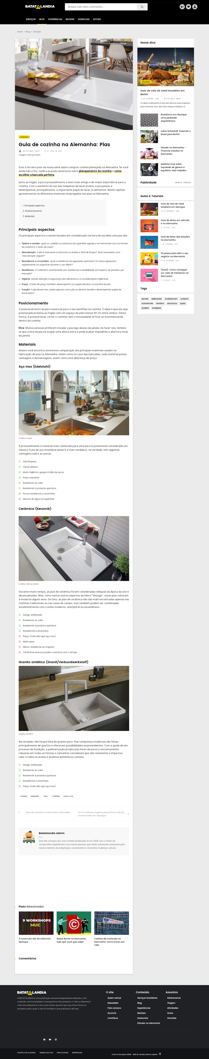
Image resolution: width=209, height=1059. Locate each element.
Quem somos (114, 998)
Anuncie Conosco (183, 182)
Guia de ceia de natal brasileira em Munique (173, 205)
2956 (24, 936)
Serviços (31, 19)
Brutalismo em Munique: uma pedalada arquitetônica (174, 118)
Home (20, 31)
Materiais (29, 216)
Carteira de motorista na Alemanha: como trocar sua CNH (109, 942)
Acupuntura (147, 303)
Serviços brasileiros (147, 998)
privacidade (62, 1052)
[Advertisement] (74, 880)
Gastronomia (174, 998)
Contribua (113, 1018)
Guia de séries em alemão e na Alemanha (175, 222)
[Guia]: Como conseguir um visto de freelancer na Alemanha (174, 273)
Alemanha (35, 796)
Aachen (145, 299)
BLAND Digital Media (148, 1054)
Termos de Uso (46, 1052)
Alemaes (145, 308)
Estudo (97, 19)
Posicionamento (33, 211)
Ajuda (182, 303)
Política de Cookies (26, 1052)
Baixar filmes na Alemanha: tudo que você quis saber (71, 940)
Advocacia (172, 303)
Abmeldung (156, 299)
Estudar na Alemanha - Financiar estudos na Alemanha (173, 151)
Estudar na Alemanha (148, 1023)
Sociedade (146, 82)
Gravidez (171, 1018)
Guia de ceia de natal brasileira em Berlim (162, 92)
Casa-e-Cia (68, 796)
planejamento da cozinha (95, 171)
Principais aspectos (34, 205)
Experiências (55, 19)
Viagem (171, 1003)
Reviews (70, 19)
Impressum (77, 1052)
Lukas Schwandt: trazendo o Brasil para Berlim (176, 132)
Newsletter (113, 1003)
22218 (100, 936)
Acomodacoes (171, 299)
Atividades (172, 1008)
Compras (56, 796)
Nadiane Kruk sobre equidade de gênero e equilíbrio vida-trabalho (173, 167)
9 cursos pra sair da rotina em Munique (35, 940)
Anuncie (112, 1013)
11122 (62, 936)
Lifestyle (37, 31)
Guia (45, 796)
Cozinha (23, 796)
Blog (42, 19)
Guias (170, 1013)
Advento (160, 303)
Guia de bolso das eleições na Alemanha (175, 238)
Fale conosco (114, 1008)
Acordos (184, 299)
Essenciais (84, 19)
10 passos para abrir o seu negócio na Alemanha (174, 255)
